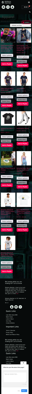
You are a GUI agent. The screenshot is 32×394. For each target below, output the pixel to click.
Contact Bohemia (10, 323)
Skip (19, 390)
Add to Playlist (7, 64)
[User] (12, 7)
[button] (28, 2)
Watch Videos (9, 317)
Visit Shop (8, 321)
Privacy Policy (9, 332)
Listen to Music (10, 319)
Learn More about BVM (11, 315)
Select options (7, 55)
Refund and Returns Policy (12, 334)
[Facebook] (3, 7)
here (17, 293)
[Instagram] (8, 7)
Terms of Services (10, 330)
